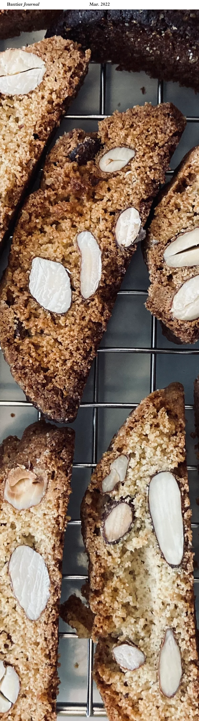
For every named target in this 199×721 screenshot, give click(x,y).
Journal (31, 4)
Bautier (14, 4)
